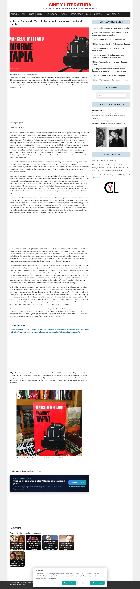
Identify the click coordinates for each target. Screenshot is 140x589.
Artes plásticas (76, 14)
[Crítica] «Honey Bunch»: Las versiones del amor (111, 39)
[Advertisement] (49, 105)
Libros (31, 14)
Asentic (19, 587)
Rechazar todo (69, 583)
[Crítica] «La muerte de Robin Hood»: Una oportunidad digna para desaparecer (108, 56)
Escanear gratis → (77, 482)
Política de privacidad (17, 585)
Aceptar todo (97, 583)
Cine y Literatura (19, 75)
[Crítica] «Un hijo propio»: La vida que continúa (110, 80)
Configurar (83, 583)
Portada (15, 14)
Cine (23, 14)
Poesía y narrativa (94, 14)
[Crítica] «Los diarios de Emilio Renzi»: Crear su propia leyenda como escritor (110, 33)
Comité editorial (112, 14)
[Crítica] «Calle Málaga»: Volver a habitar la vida (110, 28)
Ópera (39, 14)
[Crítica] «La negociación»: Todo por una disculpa (111, 44)
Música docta (51, 14)
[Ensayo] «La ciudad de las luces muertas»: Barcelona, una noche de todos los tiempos (109, 70)
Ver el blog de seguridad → (76, 486)
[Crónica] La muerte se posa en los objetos (108, 75)
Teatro (64, 14)
